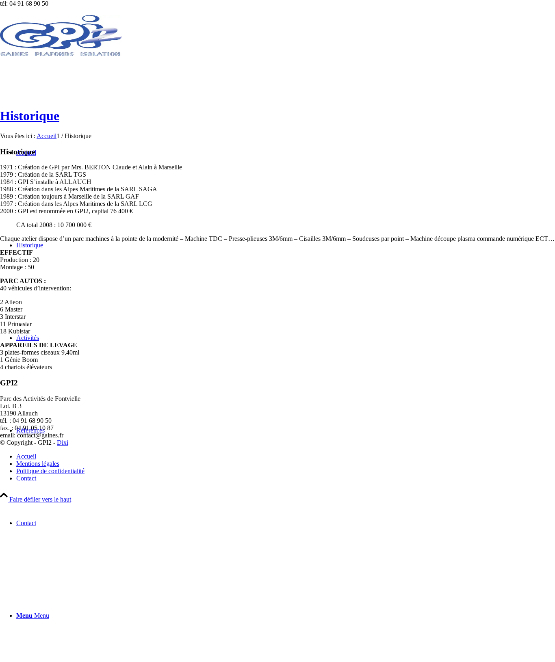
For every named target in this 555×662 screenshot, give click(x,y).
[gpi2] (61, 53)
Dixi (62, 442)
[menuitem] (285, 523)
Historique (29, 115)
